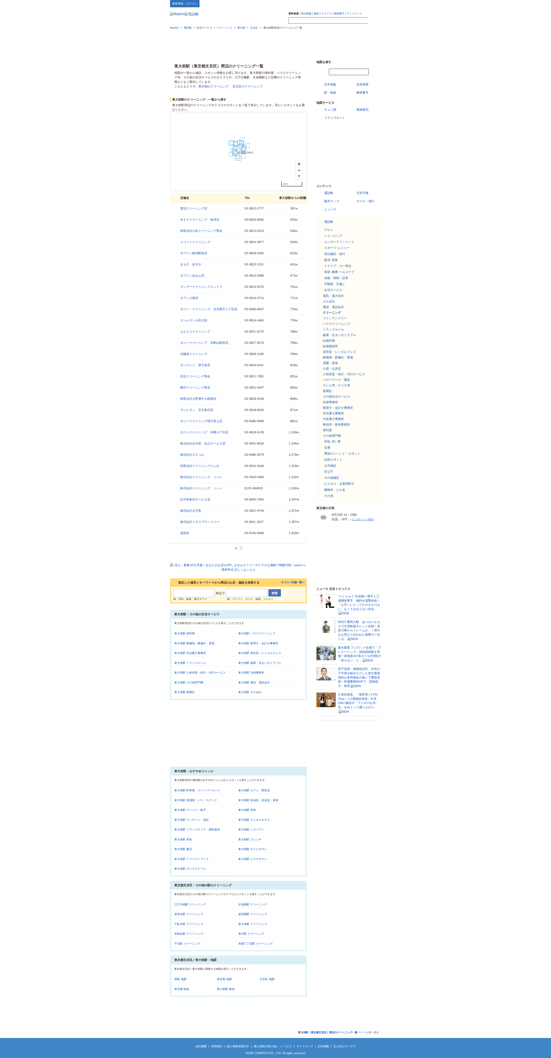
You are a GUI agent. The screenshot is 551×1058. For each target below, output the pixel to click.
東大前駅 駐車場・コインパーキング (197, 790)
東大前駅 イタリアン (251, 829)
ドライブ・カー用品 (337, 266)
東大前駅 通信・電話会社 (254, 682)
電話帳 (328, 193)
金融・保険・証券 (336, 278)
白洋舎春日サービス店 (195, 499)
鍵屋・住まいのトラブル (339, 335)
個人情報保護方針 (238, 1046)
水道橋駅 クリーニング (252, 904)
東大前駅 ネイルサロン (252, 849)
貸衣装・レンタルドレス (339, 351)
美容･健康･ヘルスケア (339, 272)
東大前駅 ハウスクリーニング (257, 633)
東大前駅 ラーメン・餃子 (190, 810)
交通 (327, 447)
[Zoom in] (299, 164)
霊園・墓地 (330, 363)
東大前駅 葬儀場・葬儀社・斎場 (194, 643)
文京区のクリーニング (247, 86)
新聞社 (327, 391)
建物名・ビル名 (334, 489)
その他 (328, 495)
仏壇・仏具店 (332, 368)
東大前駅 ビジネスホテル (254, 819)
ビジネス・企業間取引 (339, 483)
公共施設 (330, 465)
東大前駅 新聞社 (184, 692)
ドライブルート (334, 117)
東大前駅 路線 (226, 989)
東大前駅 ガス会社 (250, 692)
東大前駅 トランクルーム (190, 663)
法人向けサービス (344, 1046)
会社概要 (201, 1046)
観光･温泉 (331, 260)
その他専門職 (332, 435)
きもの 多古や (190, 264)
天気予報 (362, 193)
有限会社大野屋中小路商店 (198, 398)
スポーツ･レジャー (337, 247)
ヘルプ (360, 3)
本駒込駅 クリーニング (188, 933)
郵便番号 (339, 13)
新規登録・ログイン (184, 3)
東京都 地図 (224, 979)
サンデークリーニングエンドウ (201, 286)
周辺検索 (306, 13)
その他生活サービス (336, 396)
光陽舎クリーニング (193, 354)
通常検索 (293, 13)
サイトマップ (374, 3)
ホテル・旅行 (365, 201)
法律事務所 (330, 402)
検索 (374, 20)
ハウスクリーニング (336, 323)
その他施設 (331, 477)
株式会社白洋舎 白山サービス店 (202, 443)
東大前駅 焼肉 (247, 810)
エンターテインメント (339, 241)
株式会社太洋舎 (190, 510)
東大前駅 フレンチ (250, 839)
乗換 (316, 13)
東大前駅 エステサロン (252, 859)
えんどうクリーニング (195, 331)
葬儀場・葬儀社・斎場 (338, 357)
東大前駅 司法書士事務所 (190, 653)
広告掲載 (323, 1046)
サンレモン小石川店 (193, 320)
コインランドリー (335, 318)
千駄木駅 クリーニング (188, 924)
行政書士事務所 (333, 419)
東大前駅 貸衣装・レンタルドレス (259, 653)
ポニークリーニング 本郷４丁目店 (204, 432)
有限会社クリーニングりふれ (199, 466)
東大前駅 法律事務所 (251, 672)
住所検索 (362, 84)
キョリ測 (330, 109)
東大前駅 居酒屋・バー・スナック (195, 800)
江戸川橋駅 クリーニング (190, 904)
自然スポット (333, 459)
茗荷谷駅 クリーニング (188, 914)
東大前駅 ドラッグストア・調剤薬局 (197, 829)
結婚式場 (329, 340)
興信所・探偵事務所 (336, 424)
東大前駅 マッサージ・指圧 (191, 819)
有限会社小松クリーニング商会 (201, 230)
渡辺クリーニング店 (193, 208)
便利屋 (327, 430)
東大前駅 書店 (183, 849)
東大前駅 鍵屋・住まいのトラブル (259, 663)
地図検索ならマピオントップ (338, 3)
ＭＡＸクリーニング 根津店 (199, 219)
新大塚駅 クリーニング (252, 924)
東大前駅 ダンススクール (190, 868)
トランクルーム (333, 329)
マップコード (354, 13)
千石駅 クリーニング (187, 943)
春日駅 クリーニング (251, 933)
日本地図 (330, 84)
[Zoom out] (299, 170)
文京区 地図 (267, 979)
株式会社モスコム (192, 454)
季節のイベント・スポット (342, 453)
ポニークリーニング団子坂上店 (201, 421)
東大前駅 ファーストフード (191, 859)
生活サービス (333, 290)
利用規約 (216, 1046)
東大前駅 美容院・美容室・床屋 (258, 800)
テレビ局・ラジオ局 (336, 385)
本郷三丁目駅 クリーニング (255, 943)
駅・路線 (330, 92)
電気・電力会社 (333, 295)
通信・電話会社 (333, 307)
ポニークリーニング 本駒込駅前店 (204, 342)
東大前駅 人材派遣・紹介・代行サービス (200, 672)
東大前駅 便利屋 (184, 633)
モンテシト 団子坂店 (195, 365)
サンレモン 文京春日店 (196, 410)
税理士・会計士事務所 (338, 407)
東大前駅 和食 (183, 839)
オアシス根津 (189, 298)
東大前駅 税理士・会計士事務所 (258, 643)
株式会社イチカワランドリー (199, 522)
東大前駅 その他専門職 (188, 682)
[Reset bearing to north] (299, 176)
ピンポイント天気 (362, 519)
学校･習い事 (332, 441)
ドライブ (326, 13)
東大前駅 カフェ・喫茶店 (254, 790)
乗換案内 (362, 109)
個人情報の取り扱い (266, 1046)
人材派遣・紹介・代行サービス (344, 374)
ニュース (330, 209)
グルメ (328, 229)
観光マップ (331, 201)
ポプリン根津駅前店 (193, 253)
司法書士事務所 (333, 413)
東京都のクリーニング (213, 86)
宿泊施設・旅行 (334, 254)
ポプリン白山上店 (192, 275)
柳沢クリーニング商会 (195, 387)
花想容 (184, 533)
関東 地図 (180, 979)
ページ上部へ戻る (338, 1032)
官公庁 (328, 471)
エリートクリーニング (195, 242)
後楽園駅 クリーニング (252, 914)
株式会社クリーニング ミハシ (201, 477)
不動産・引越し (334, 284)
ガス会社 (329, 301)
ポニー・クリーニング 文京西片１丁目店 (208, 309)
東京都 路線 (181, 989)
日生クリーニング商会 (195, 376)
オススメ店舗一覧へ (293, 582)
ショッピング (333, 235)
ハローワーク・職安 (336, 379)
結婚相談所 (330, 346)
